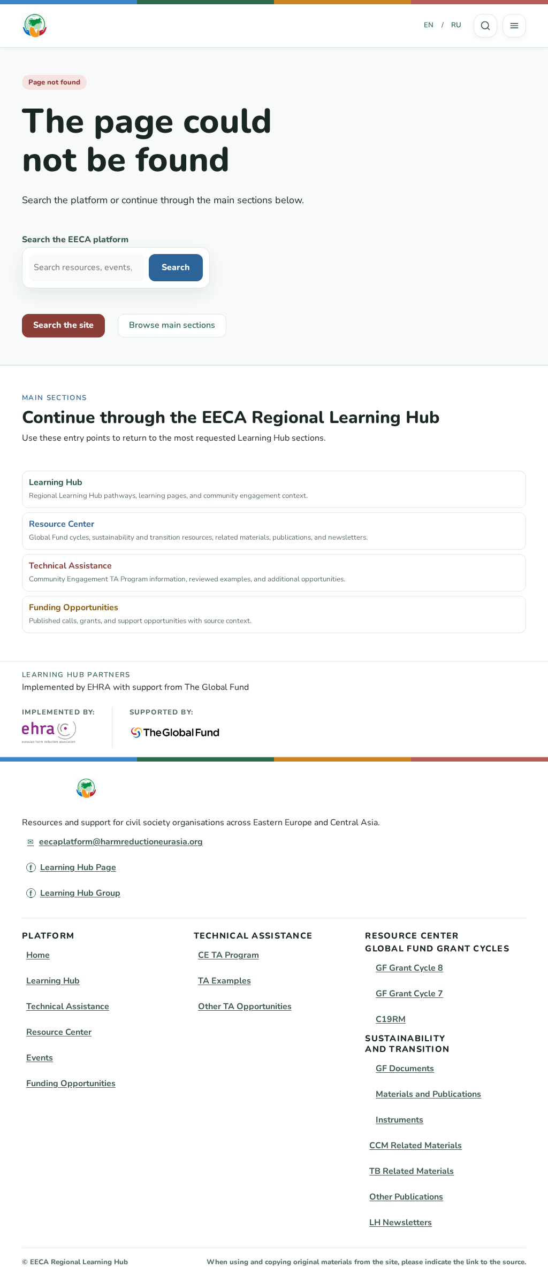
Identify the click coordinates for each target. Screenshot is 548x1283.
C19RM (391, 1019)
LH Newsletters (400, 1222)
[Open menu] (514, 25)
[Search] (485, 25)
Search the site (63, 325)
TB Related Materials (411, 1171)
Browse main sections (172, 325)
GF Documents (405, 1068)
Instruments (399, 1120)
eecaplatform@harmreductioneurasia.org (121, 842)
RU (456, 25)
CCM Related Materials (415, 1145)
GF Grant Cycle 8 (409, 968)
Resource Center (59, 1032)
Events (39, 1058)
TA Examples (224, 981)
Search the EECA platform (75, 239)
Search (485, 25)
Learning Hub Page (78, 867)
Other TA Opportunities (245, 1006)
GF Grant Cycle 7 (409, 994)
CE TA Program (228, 955)
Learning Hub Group (80, 893)
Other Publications (406, 1197)
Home (38, 955)
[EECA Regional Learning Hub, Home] (35, 26)
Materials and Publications (428, 1094)
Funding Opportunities (71, 1083)
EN (428, 25)
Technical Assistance (67, 1006)
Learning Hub (53, 981)
